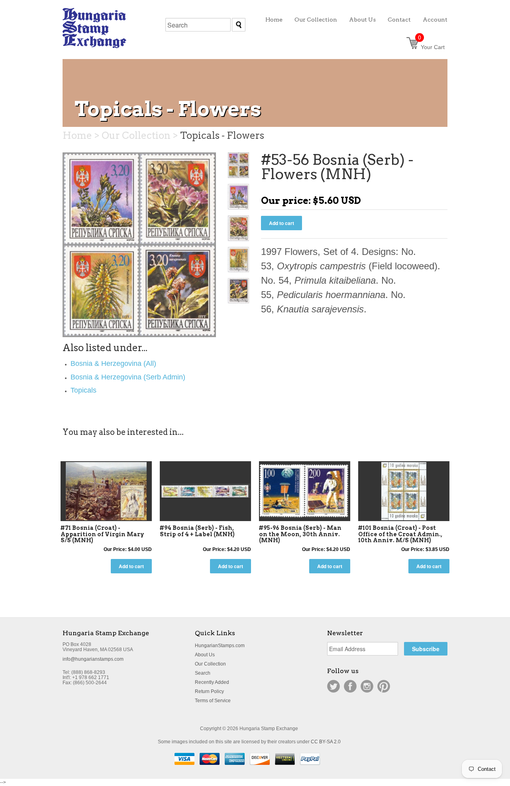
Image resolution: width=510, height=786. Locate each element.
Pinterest (383, 686)
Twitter (333, 686)
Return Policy (209, 691)
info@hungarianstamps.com (93, 659)
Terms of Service (213, 700)
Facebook (350, 686)
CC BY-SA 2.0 (326, 742)
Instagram (367, 686)
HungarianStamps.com (220, 645)
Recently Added (212, 682)
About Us (205, 655)
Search (202, 673)
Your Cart (431, 47)
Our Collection (210, 664)
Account (435, 19)
